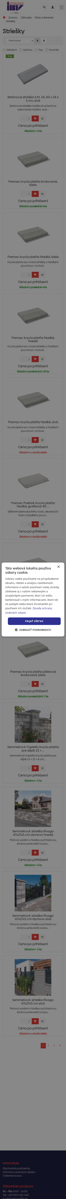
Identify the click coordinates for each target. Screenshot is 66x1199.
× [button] (58, 566)
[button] (33, 630)
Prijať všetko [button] (34, 621)
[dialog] (33, 599)
